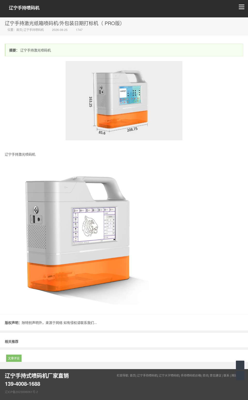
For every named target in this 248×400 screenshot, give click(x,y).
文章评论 (14, 358)
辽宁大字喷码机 (169, 375)
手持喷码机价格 (191, 375)
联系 (226, 375)
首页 (19, 30)
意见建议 (215, 375)
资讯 (205, 375)
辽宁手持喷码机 (24, 8)
